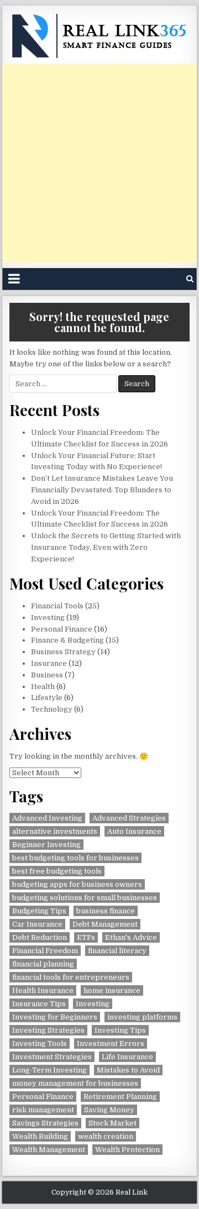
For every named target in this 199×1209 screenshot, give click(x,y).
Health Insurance (43, 990)
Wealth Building (40, 1136)
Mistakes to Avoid (128, 1070)
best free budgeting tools (57, 871)
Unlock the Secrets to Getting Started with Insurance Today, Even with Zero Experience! (106, 547)
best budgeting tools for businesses (75, 858)
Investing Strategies (48, 1030)
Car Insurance (37, 924)
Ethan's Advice (131, 937)
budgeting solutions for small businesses (84, 897)
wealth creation (105, 1136)
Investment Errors (110, 1043)
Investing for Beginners (54, 1017)
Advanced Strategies (129, 818)
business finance (105, 911)
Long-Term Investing (49, 1070)
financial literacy (117, 951)
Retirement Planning (120, 1096)
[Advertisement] (99, 163)
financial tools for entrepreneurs (70, 977)
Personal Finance (61, 629)
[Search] (189, 279)
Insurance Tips (39, 1004)
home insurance (111, 990)
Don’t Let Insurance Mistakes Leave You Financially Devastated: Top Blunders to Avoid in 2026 (102, 490)
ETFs (86, 937)
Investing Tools (39, 1043)
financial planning (43, 964)
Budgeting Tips (39, 911)
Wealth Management (48, 1149)
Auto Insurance (134, 831)
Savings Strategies (45, 1123)
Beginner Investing (46, 844)
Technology (51, 709)
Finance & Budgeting (67, 640)
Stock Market (112, 1123)
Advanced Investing (47, 818)
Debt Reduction (39, 937)
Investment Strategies (52, 1057)
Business (47, 675)
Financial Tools (57, 606)
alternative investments (54, 831)
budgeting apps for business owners (77, 884)
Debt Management (105, 924)
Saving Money (109, 1110)
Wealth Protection (127, 1149)
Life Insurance (127, 1057)
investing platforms (142, 1017)
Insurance (49, 663)
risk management (43, 1110)
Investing (48, 617)
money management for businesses (75, 1083)
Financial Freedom (45, 951)
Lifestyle (46, 697)
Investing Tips (120, 1030)
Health (43, 686)
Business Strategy (63, 652)
